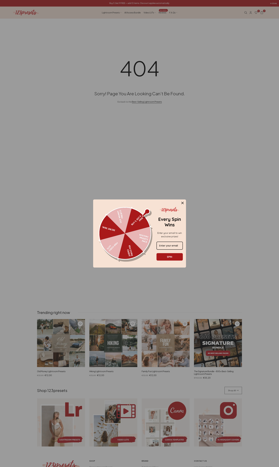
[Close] (182, 202)
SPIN (169, 256)
